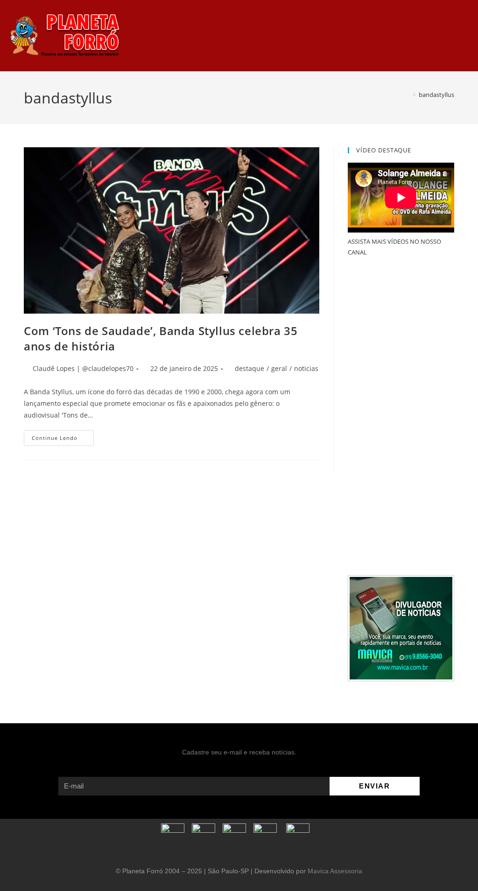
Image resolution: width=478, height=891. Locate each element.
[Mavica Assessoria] (401, 627)
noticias (306, 368)
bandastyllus (436, 94)
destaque (249, 368)
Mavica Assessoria (335, 871)
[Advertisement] (401, 416)
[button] (313, 35)
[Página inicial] (407, 94)
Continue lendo (63, 435)
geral (279, 368)
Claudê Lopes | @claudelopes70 (83, 368)
